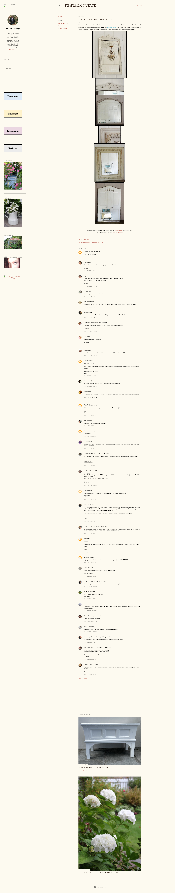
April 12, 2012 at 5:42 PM (90, 621)
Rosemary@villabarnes (91, 381)
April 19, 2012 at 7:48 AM (90, 642)
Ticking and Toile (89, 470)
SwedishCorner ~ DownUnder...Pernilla (96, 647)
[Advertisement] (109, 696)
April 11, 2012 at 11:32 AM (90, 499)
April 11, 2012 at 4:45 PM (90, 562)
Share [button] (60, 16)
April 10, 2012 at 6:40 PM (90, 296)
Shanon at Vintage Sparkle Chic (94, 322)
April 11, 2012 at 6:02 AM (90, 436)
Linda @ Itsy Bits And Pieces (93, 581)
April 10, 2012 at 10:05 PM (90, 400)
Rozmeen (87, 567)
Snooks (86, 391)
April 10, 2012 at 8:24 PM (90, 375)
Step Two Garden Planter (93, 767)
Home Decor (62, 28)
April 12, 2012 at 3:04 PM (90, 598)
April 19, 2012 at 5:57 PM (90, 659)
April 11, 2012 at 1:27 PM (90, 552)
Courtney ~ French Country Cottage (95, 637)
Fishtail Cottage (80, 5)
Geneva (86, 491)
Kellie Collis (87, 626)
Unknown (87, 360)
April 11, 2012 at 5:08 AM (90, 415)
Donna (86, 604)
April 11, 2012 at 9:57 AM (90, 465)
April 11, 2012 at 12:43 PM (90, 521)
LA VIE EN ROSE (89, 664)
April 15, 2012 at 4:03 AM (90, 631)
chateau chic (88, 592)
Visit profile (13, 50)
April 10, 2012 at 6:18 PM (90, 286)
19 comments (86, 876)
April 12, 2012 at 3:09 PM (90, 610)
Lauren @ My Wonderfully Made (94, 526)
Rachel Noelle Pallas (90, 252)
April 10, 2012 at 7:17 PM (90, 345)
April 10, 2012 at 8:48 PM (90, 386)
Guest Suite (62, 26)
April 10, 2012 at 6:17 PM (90, 270)
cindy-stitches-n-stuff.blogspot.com (95, 453)
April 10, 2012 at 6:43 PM (90, 307)
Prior (85, 262)
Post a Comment (83, 678)
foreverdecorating (89, 431)
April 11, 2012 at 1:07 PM (90, 533)
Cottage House (63, 23)
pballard (86, 312)
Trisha (86, 336)
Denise (86, 291)
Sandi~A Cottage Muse (91, 616)
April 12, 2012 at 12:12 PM (90, 586)
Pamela (86, 420)
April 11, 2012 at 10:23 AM (90, 485)
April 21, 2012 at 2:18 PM (90, 674)
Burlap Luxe (88, 504)
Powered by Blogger (102, 887)
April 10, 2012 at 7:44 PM (90, 355)
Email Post (86, 239)
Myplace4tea (88, 276)
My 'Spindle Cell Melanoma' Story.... (99, 872)
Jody (85, 538)
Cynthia (86, 441)
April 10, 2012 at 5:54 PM (90, 257)
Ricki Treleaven (89, 405)
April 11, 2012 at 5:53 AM (90, 425)
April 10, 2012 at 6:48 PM (90, 317)
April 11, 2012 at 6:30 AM (90, 448)
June (85, 350)
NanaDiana (87, 302)
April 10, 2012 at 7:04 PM (90, 331)
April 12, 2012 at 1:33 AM (90, 576)
